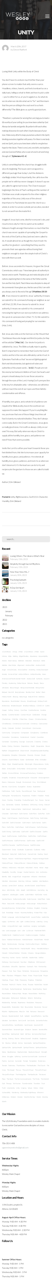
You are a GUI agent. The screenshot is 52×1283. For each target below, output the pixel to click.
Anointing (32, 670)
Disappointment (13, 751)
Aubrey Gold (31, 679)
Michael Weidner (14, 953)
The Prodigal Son (21, 1074)
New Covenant (14, 962)
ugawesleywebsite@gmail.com (15, 1147)
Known (17, 913)
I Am (37, 872)
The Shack (10, 1079)
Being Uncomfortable (27, 688)
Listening (39, 922)
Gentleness (25, 805)
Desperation (40, 746)
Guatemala (28, 850)
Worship (45, 1097)
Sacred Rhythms (36, 1016)
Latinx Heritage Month (22, 917)
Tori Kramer (17, 1083)
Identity (4, 877)
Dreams (4, 760)
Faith (13, 791)
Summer (11, 1061)
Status (4, 1052)
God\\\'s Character (35, 832)
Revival (44, 1007)
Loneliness (26, 926)
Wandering (15, 1092)
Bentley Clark (30, 692)
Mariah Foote (38, 940)
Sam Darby (31, 1020)
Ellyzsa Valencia (38, 764)
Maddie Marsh (6, 935)
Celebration (36, 715)
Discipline (14, 755)
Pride (16, 980)
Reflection (23, 998)
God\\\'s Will (40, 841)
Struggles (10, 1056)
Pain (35, 967)
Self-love (28, 1034)
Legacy (4, 922)
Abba (9, 656)
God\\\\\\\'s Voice (35, 845)
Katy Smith (11, 904)
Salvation (5, 1020)
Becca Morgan (14, 688)
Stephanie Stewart (34, 1052)
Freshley (10, 800)
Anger (4, 670)
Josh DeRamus (31, 890)
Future (41, 800)
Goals (8, 809)
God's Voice (43, 818)
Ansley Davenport (42, 670)
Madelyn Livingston (32, 935)
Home (36, 868)
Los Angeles (41, 926)
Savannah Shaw (7, 1029)
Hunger (19, 872)
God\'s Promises (42, 827)
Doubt (43, 755)
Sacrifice (45, 1016)
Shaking (10, 1038)
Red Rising (42, 993)
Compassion (25, 733)
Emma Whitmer (13, 773)
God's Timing (34, 818)
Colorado (11, 728)
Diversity (30, 755)
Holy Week (29, 868)
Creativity (37, 742)
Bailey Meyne (21, 683)
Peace (19, 971)
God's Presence (12, 818)
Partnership (42, 967)
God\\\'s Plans (22, 836)
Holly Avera (12, 868)
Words (39, 1097)
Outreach (30, 967)
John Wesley (11, 890)
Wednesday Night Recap (28, 1092)
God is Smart (27, 809)
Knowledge (9, 913)
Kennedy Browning (8, 908)
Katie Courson (31, 899)
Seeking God (15, 1034)
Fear (34, 791)
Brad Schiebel (15, 701)
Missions (30, 953)
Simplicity (35, 1038)
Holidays (42, 863)
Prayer (11, 980)
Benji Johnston (20, 692)
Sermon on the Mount (39, 1034)
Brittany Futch (42, 701)
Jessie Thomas (40, 886)
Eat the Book (30, 760)
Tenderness (41, 1061)
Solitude (14, 1043)
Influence (34, 877)
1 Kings (14, 652)
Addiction (21, 661)
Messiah (4, 953)
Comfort (18, 728)
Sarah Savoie (28, 1025)
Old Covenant (40, 962)
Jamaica (4, 886)
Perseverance (34, 971)
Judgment (5, 895)
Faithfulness (6, 791)
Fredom (34, 796)
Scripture (28, 1029)
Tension (4, 1065)
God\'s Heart (26, 823)
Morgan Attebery (40, 953)
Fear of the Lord (27, 791)
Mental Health (25, 949)
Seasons (34, 1029)
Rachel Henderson (16, 989)
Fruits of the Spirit (28, 800)
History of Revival (19, 863)
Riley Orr (22, 1011)
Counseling (14, 742)
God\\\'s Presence (7, 841)
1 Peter (20, 652)
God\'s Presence (30, 827)
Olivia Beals (6, 967)
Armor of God (12, 674)
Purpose (30, 984)
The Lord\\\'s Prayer (8, 1074)
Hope (46, 868)
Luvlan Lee (29, 931)
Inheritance (42, 877)
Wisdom (13, 1097)
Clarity (4, 728)
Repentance (21, 1002)
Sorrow (20, 1043)
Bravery (23, 701)
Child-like (15, 719)
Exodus (29, 787)
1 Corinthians (6, 652)
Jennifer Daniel (30, 886)
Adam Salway (12, 661)
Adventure (36, 661)
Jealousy (20, 886)
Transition (37, 1083)
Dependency (25, 746)
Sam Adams (13, 1020)
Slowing (7, 1043)
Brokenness (6, 706)
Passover (5, 971)
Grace (14, 850)
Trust (43, 1083)
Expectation (36, 787)
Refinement (15, 998)
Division (37, 755)
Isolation (35, 881)
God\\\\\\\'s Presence (23, 845)
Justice (22, 895)
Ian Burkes (43, 872)
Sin (3, 1043)
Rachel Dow (38, 984)
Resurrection (29, 1007)
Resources (38, 1002)
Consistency (15, 737)
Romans (4, 1016)
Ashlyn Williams (24, 674)
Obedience (31, 962)
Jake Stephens (43, 881)
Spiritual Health (17, 1047)
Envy (34, 782)
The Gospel (10, 1070)
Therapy (9, 1083)
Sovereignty (28, 1043)
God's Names (23, 814)
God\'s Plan (10, 827)
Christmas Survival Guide (21, 724)
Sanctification (19, 1025)
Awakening (12, 683)
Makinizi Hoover (27, 940)
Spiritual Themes (28, 1047)
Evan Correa (13, 787)
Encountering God (23, 778)
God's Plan (41, 814)
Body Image (23, 697)
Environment (27, 782)
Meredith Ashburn (43, 949)
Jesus (3, 890)
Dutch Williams (14, 760)
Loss (3, 931)
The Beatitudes (31, 1065)
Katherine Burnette (19, 899)
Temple (25, 1061)
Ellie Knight (28, 764)
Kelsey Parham (42, 904)
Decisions (16, 746)
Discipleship (6, 755)
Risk (27, 1011)
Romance (33, 1011)
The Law (18, 1070)
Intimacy (28, 881)
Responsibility (6, 1007)
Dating (10, 746)
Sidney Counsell (26, 1038)
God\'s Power (19, 827)
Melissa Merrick (14, 949)
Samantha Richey (7, 1025)
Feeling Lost (41, 791)
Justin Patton (29, 895)
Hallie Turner (22, 854)
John (17, 890)
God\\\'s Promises (19, 841)
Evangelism (22, 787)
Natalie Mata (33, 958)
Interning (21, 881)
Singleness (43, 1038)
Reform (30, 998)
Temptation (33, 1061)
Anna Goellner (22, 670)
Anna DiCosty (12, 670)
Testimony (11, 1065)
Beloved (4, 692)
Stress (4, 1056)
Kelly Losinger (31, 904)
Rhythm (4, 1011)
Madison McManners (14, 940)
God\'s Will (24, 832)
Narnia (18, 958)
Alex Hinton (12, 665)
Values (30, 1088)
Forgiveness (26, 796)
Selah (22, 1034)
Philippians (17, 976)
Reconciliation (33, 993)
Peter (3, 976)
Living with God (12, 926)
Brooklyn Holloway (29, 706)
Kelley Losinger (20, 904)
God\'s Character (15, 823)
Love (19, 931)
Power (25, 976)
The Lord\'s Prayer (41, 1070)
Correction (5, 742)
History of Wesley (32, 863)
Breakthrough (31, 701)
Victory (35, 1088)
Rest (22, 1007)
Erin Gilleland (15, 501)
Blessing (15, 697)
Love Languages (11, 931)
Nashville (25, 958)
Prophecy (31, 980)
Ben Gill (11, 692)
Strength (44, 1052)
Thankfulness (20, 1065)
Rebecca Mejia (16, 993)
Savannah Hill (38, 1025)
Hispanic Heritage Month (40, 859)
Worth (4, 1101)
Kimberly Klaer (21, 908)
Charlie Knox (6, 719)
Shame (17, 1038)
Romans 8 (41, 1011)
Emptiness (12, 778)
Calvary (16, 710)
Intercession (13, 881)
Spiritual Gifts (6, 1047)
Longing (34, 926)
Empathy (5, 778)
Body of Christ (32, 697)
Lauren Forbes (36, 917)
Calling (10, 710)
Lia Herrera (11, 922)
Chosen (31, 719)
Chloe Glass (23, 719)
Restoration (15, 1007)
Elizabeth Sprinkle (18, 764)
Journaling (40, 890)
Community (6, 733)
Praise (30, 976)
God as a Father (16, 809)
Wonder (20, 1097)
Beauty (36, 683)
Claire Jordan (43, 724)
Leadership (45, 917)
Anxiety (4, 674)
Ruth (21, 1016)
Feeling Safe (6, 796)
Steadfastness (11, 1052)
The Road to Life (33, 1074)
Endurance (11, 782)
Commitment (26, 728)
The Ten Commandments (23, 1079)
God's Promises (24, 818)
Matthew (44, 944)
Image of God (16, 877)
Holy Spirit (21, 868)
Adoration (28, 661)
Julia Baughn (14, 895)
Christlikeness (6, 724)
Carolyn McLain (26, 715)
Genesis (17, 805)
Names (12, 958)
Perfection (25, 971)
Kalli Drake (38, 895)
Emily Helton (21, 769)
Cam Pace (24, 710)
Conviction (40, 737)
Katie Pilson (41, 899)
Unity (13, 497)
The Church (41, 1065)
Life (17, 922)
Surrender (18, 1061)
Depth (33, 746)
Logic (20, 926)
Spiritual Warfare (41, 1047)
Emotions (40, 773)
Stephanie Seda (22, 1052)
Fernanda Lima (16, 796)
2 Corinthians (28, 652)
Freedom (41, 796)
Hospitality (5, 872)
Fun (36, 800)
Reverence (37, 1007)
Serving (4, 1038)
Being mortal (40, 688)
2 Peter (36, 652)
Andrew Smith (40, 665)
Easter (22, 760)
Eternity (4, 787)
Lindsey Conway (30, 922)
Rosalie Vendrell (14, 1016)
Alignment (20, 665)
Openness (22, 967)
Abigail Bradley (24, 656)
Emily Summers (32, 769)
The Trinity (36, 1079)
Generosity (9, 805)
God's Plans (33, 814)
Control (32, 737)
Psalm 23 (12, 984)
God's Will (5, 823)
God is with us (36, 809)
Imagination (26, 877)
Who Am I (40, 1092)
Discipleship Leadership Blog (39, 751)
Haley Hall (13, 854)
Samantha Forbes (41, 1020)
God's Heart (14, 814)
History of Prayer (7, 863)
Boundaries (5, 701)
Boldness (41, 697)
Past (10, 971)
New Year (23, 962)
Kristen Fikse (38, 913)
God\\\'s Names (12, 836)
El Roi (37, 760)
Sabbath (27, 1016)
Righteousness (22, 497)
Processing (23, 980)
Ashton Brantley (35, 674)
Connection (6, 737)
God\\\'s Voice (31, 841)
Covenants (29, 742)
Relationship (6, 1002)
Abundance (33, 656)
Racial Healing (37, 989)
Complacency (34, 733)
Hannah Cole (32, 854)
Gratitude (20, 850)
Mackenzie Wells (40, 931)
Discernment (24, 751)
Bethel (38, 692)
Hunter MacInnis (29, 872)
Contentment (24, 737)
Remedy (14, 1002)
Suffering (18, 1056)
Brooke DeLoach (16, 706)
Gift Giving (33, 805)
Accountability (43, 656)
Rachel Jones (27, 989)
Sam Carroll (22, 1020)
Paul (14, 971)
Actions (4, 661)
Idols (9, 877)
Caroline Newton (13, 715)
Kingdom (37, 908)
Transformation (27, 1083)
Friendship (17, 800)
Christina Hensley (41, 719)
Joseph (23, 890)
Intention (5, 881)
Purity (25, 984)
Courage (22, 742)
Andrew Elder (30, 665)
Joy (47, 890)
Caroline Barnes (33, 710)
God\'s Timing (6, 832)
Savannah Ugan (19, 1029)
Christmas (34, 724)
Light (21, 922)
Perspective (44, 971)
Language (11, 917)
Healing (40, 854)
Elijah (9, 764)
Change (44, 715)
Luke (23, 931)
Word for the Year (29, 1097)
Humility (5, 501)
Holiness (4, 868)
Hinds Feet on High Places (23, 859)
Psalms (19, 984)
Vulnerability (6, 1092)
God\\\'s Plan (32, 836)
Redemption (6, 998)
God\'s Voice (16, 832)
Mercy (33, 949)
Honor (41, 868)
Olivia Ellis (14, 967)
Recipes (25, 993)
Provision (5, 984)
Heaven (10, 859)
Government (6, 850)
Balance (30, 683)
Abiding (15, 656)
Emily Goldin (11, 769)
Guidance (37, 850)
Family (18, 791)
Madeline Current (18, 935)
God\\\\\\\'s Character (38, 497)
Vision (41, 1088)
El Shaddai (43, 760)
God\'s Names (36, 823)
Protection (38, 980)
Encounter (34, 778)
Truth (4, 1088)
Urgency (24, 1088)
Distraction (22, 755)
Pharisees (10, 976)
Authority (39, 679)
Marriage (21, 944)
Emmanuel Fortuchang (27, 773)
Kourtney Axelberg (27, 913)
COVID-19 (40, 706)
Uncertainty (11, 1088)
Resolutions (30, 1002)
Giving (41, 805)
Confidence (44, 733)
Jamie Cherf (13, 886)
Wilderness (5, 1097)
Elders (4, 764)
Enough (18, 782)
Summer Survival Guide (29, 1056)
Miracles (24, 953)
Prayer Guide (37, 976)
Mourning (5, 958)
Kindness (30, 908)
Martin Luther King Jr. (33, 944)
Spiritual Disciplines (39, 1043)
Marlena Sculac (12, 944)
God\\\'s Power (42, 836)
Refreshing (37, 998)
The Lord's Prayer (28, 1070)
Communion (37, 728)
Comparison (15, 733)
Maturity (5, 949)
